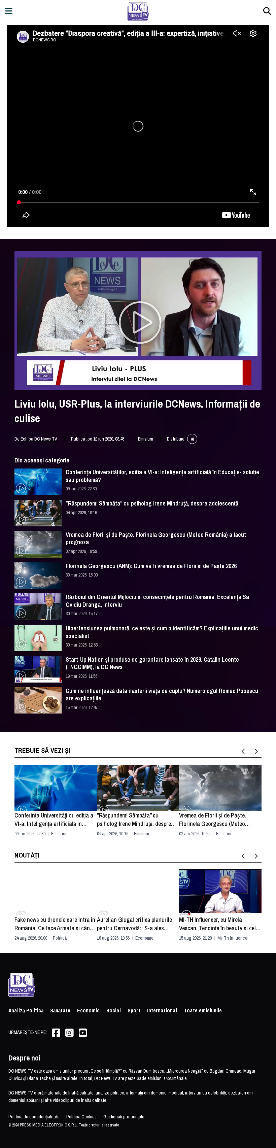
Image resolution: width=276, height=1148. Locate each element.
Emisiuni (145, 439)
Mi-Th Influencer (233, 938)
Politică (60, 938)
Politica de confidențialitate (34, 1117)
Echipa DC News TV (39, 439)
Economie (144, 938)
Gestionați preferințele (123, 1117)
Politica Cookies (81, 1117)
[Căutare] (267, 11)
